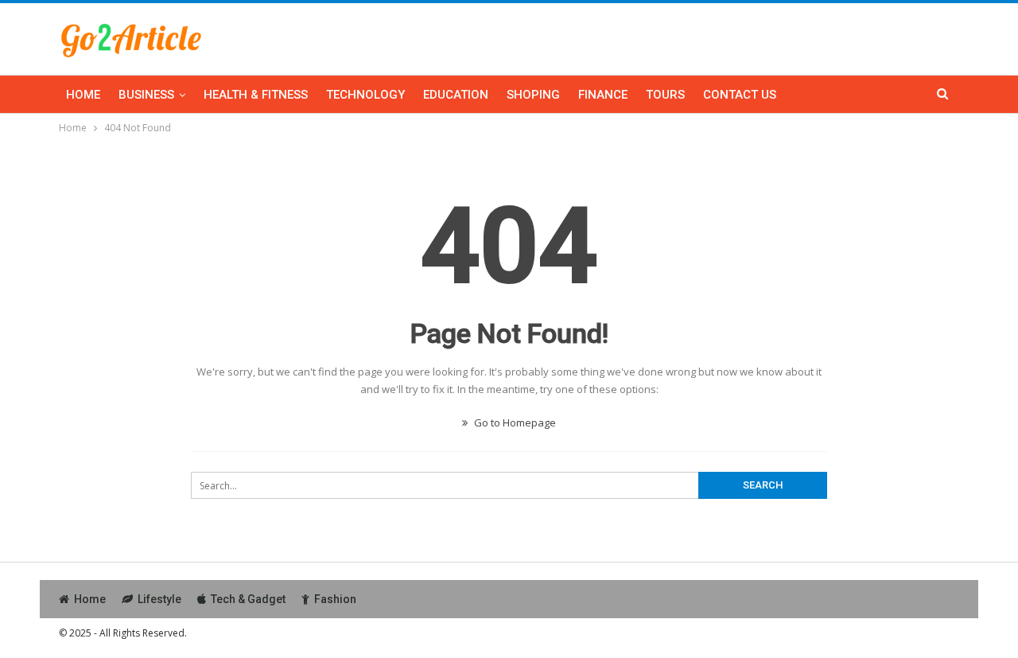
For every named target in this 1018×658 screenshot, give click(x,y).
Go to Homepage (514, 422)
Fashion (335, 599)
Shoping (533, 95)
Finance (603, 95)
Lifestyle (159, 599)
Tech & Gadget (248, 599)
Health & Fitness (256, 95)
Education (455, 95)
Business (146, 95)
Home (83, 95)
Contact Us (739, 95)
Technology (365, 95)
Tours (665, 95)
